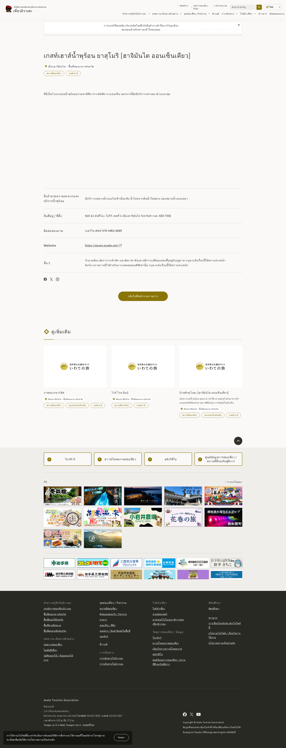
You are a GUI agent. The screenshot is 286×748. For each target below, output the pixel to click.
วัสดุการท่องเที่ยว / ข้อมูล (200, 7)
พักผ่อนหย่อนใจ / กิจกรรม (113, 614)
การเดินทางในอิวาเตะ (111, 663)
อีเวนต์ (215, 13)
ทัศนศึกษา (184, 5)
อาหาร (103, 619)
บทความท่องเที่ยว (53, 644)
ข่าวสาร (262, 13)
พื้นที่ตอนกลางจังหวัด (55, 614)
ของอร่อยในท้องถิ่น (77, 405)
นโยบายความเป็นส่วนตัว (222, 643)
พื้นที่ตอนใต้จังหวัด (53, 619)
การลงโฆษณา (234, 481)
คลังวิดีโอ (158, 654)
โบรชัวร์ (157, 637)
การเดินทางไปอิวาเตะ (111, 658)
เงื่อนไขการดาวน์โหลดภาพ (167, 648)
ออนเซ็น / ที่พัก (107, 625)
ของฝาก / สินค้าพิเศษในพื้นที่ (115, 630)
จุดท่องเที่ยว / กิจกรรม (195, 13)
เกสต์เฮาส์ (73, 73)
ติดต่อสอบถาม (277, 13)
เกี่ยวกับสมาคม (221, 5)
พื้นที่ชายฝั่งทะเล (52, 625)
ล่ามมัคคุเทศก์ (160, 614)
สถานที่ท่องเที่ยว (54, 73)
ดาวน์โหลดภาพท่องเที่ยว (166, 643)
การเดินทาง (228, 13)
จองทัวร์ (104, 636)
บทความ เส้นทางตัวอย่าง (165, 13)
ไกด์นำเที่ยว (246, 13)
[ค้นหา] (259, 7)
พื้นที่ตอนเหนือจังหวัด (55, 630)
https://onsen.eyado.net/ (102, 245)
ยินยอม (121, 737)
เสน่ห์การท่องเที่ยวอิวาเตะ (57, 608)
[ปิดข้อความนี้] (239, 25)
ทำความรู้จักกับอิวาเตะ (134, 13)
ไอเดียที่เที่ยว (50, 650)
